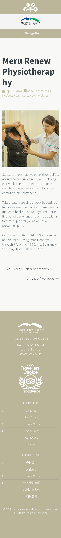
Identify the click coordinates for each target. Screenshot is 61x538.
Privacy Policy (31, 431)
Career (32, 444)
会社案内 (31, 462)
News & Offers (32, 424)
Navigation (32, 33)
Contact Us (31, 437)
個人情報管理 (31, 483)
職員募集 (31, 496)
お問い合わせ (31, 489)
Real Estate (31, 417)
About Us (31, 410)
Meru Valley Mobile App (39, 278)
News (33, 95)
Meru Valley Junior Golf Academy (28, 269)
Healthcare (20, 95)
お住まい (31, 469)
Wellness (44, 95)
